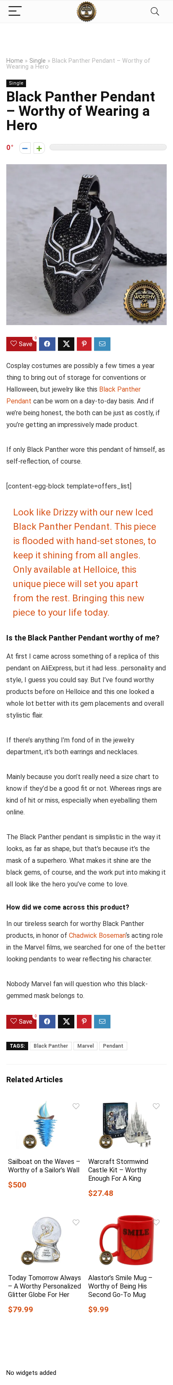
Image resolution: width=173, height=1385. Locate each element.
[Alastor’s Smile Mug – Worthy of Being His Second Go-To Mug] (126, 1221)
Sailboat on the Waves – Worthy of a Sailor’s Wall (44, 1166)
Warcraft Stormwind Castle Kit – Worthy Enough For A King (118, 1170)
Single (37, 60)
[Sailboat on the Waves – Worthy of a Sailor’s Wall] (46, 1104)
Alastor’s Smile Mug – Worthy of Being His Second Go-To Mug (120, 1286)
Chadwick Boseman (97, 935)
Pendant (113, 1046)
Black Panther (51, 1046)
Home (14, 60)
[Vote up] (39, 148)
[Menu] (15, 11)
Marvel (85, 1046)
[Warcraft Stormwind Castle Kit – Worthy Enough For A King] (126, 1104)
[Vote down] (25, 148)
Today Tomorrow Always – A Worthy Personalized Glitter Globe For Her (44, 1286)
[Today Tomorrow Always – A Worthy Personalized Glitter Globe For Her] (46, 1221)
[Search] (155, 11)
